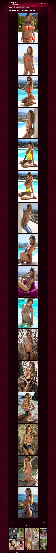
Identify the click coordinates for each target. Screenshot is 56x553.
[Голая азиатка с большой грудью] (20, 550)
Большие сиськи (26, 520)
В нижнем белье (22, 520)
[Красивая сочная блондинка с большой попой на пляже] (36, 550)
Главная (37, 3)
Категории (43, 3)
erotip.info (17, 552)
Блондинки (14, 520)
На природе (30, 520)
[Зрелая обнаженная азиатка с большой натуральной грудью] (43, 550)
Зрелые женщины (18, 520)
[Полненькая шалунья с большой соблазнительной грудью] (13, 550)
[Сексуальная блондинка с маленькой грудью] (28, 550)
